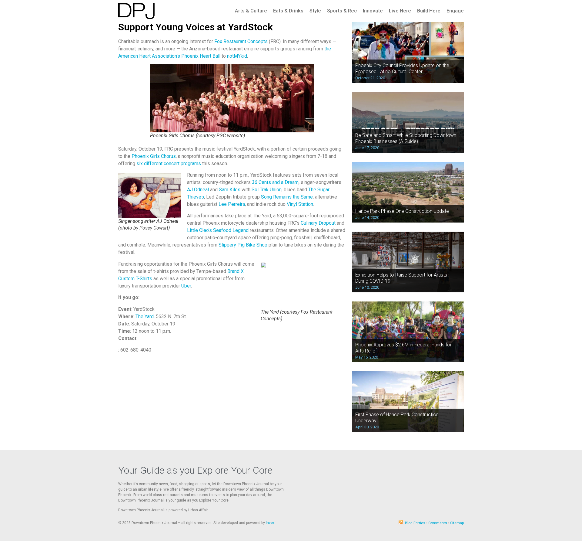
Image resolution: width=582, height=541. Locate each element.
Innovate (373, 11)
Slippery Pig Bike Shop (243, 245)
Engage (455, 11)
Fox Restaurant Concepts (241, 41)
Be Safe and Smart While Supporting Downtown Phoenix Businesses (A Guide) (405, 138)
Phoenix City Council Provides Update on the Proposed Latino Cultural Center (402, 68)
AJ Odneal (198, 189)
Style (315, 11)
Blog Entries (415, 523)
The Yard (144, 316)
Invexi (271, 523)
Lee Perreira (232, 204)
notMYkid (237, 56)
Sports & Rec (342, 11)
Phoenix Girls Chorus (154, 156)
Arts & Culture (251, 11)
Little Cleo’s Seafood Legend (218, 230)
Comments (437, 523)
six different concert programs (168, 163)
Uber (186, 286)
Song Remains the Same (287, 197)
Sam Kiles (229, 189)
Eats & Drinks (288, 11)
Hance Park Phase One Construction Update (402, 211)
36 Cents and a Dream (275, 182)
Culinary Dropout (318, 223)
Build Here (428, 11)
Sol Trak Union (267, 189)
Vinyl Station (300, 204)
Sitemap (457, 523)
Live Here (400, 11)
